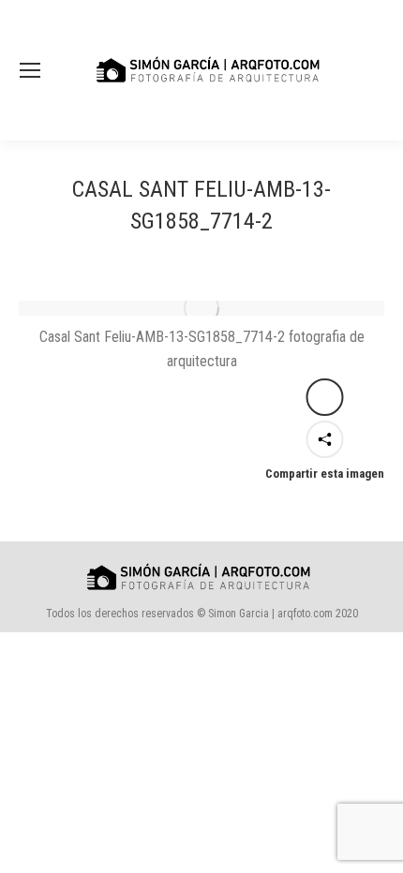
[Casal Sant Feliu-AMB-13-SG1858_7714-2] (201, 308)
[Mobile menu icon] (30, 70)
